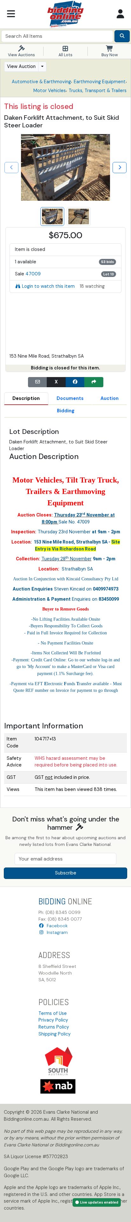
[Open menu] (11, 14)
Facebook (56, 925)
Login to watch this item (48, 286)
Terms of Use (52, 1013)
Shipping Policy (54, 1034)
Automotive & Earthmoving (41, 81)
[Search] (122, 36)
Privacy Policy (53, 1020)
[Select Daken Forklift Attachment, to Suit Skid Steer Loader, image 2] (79, 216)
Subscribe (65, 873)
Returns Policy (53, 1027)
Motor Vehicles (49, 90)
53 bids (107, 262)
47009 (33, 274)
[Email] (37, 382)
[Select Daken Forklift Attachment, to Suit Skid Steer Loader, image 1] (52, 216)
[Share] (93, 382)
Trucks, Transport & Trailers (98, 90)
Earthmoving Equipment (100, 81)
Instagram (56, 932)
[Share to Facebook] (75, 382)
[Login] (120, 14)
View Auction (21, 66)
